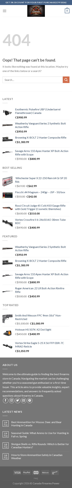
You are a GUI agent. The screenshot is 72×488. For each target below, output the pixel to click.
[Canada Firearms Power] (36, 11)
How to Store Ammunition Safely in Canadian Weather (36, 456)
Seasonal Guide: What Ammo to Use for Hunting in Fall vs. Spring (40, 434)
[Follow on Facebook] (5, 400)
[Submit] (66, 79)
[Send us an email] (23, 400)
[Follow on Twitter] (17, 400)
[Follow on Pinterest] (29, 400)
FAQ (36, 478)
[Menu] (5, 11)
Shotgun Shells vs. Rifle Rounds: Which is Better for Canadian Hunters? (40, 445)
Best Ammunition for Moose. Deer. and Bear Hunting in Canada (36, 423)
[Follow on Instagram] (11, 400)
